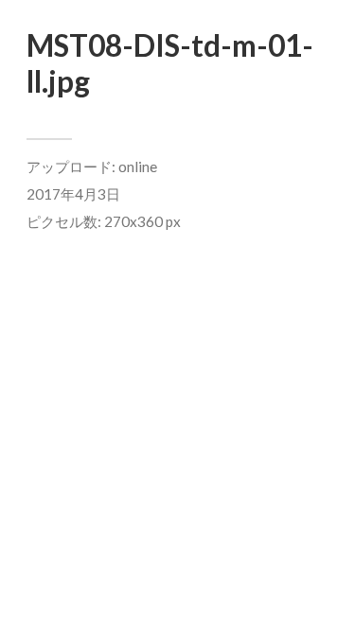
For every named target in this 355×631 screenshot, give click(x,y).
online (137, 166)
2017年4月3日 (73, 193)
